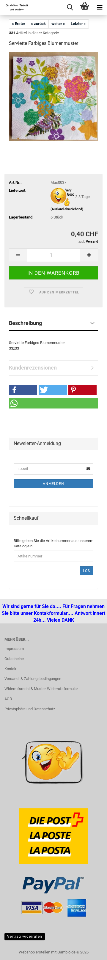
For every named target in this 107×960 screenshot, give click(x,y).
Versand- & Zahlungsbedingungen (32, 678)
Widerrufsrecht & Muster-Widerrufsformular (41, 688)
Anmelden (53, 484)
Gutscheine (14, 658)
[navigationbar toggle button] (99, 7)
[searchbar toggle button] (69, 7)
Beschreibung (25, 323)
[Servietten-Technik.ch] (15, 7)
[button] (18, 255)
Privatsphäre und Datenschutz (29, 709)
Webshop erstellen (34, 952)
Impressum (14, 648)
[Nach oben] (16, 951)
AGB (8, 699)
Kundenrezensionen (33, 367)
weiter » (58, 23)
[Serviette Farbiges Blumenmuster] (53, 96)
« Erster (18, 23)
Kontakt (11, 669)
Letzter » (78, 23)
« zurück (38, 23)
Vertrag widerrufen (24, 936)
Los (86, 571)
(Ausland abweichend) (67, 209)
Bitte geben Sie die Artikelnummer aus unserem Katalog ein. (53, 543)
